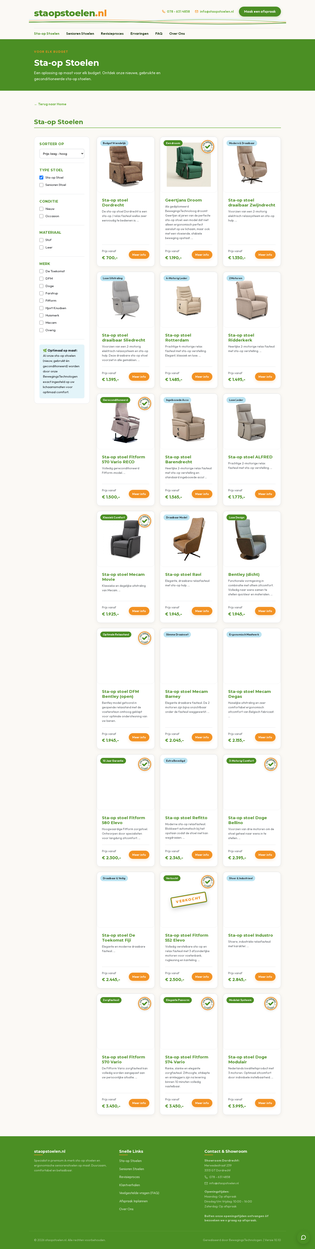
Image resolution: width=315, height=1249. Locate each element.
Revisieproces (112, 33)
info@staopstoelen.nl (217, 11)
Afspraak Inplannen (133, 1201)
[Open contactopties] (303, 1237)
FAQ (158, 33)
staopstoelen (70, 13)
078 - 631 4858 (178, 11)
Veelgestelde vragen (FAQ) (139, 1193)
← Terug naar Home (50, 104)
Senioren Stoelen (80, 33)
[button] (126, 201)
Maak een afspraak (260, 11)
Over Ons (177, 33)
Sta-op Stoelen (46, 33)
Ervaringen (139, 33)
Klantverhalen (129, 1185)
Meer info (139, 255)
